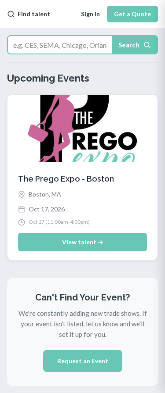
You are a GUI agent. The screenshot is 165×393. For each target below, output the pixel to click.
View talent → (82, 242)
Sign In (90, 14)
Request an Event (82, 360)
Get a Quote (132, 14)
